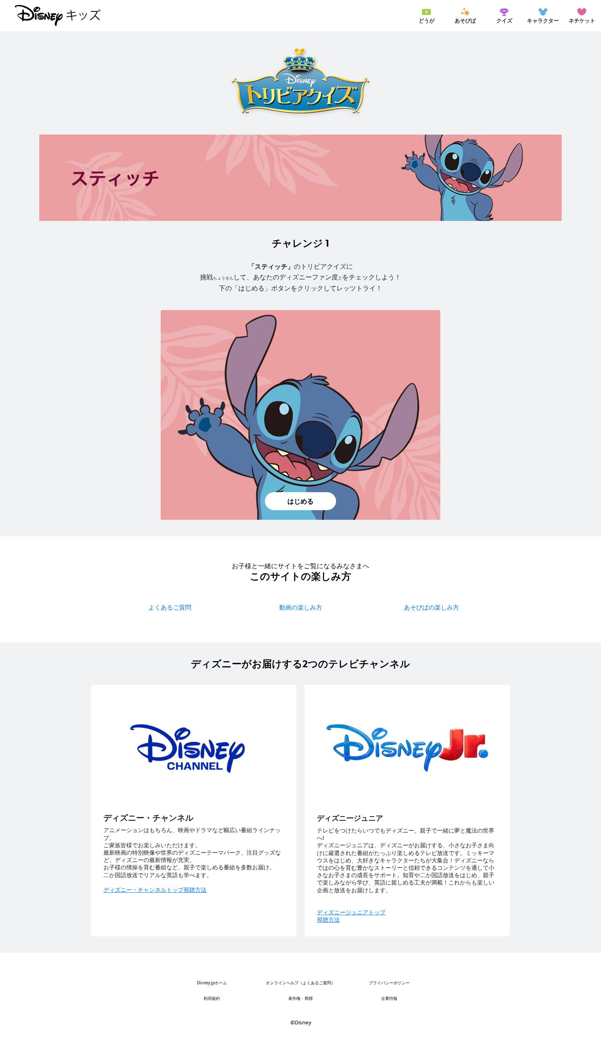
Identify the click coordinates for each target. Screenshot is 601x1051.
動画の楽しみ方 (300, 607)
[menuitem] (426, 16)
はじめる (300, 502)
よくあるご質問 (169, 607)
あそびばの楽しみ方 (431, 607)
